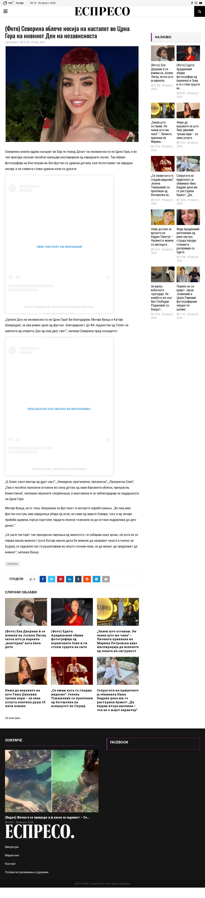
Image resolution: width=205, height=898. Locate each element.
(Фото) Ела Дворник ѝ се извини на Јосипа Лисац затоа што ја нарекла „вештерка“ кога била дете (25, 639)
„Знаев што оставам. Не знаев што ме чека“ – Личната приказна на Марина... (161, 132)
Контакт (10, 863)
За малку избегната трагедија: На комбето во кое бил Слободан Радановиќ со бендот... (161, 297)
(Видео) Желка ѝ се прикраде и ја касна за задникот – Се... (47, 817)
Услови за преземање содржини (26, 872)
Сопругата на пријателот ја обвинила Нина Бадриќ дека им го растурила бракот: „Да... (187, 185)
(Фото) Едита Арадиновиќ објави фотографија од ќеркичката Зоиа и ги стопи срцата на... (188, 76)
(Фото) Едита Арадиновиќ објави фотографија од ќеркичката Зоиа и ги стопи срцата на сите (69, 639)
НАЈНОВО (163, 37)
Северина (12, 564)
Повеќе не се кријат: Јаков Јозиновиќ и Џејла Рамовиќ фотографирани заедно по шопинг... (187, 297)
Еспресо (13, 42)
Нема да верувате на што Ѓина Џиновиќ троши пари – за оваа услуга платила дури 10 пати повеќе (25, 698)
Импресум (11, 847)
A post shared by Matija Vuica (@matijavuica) (59, 306)
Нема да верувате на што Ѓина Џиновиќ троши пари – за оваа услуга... (188, 130)
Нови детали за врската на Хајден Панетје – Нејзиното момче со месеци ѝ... (162, 236)
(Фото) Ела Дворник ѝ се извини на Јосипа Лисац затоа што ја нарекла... (162, 72)
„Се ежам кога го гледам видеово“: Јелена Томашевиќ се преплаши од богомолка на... (162, 185)
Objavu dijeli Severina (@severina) (59, 469)
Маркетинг (12, 855)
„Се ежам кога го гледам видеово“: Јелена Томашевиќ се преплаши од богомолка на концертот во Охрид (72, 698)
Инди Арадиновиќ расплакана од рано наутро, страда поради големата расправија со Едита (188, 240)
